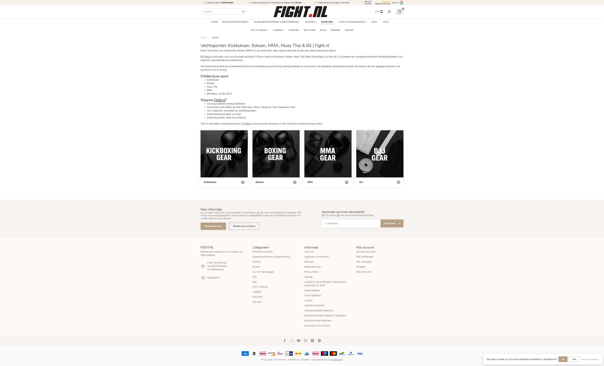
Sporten (327, 22)
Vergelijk (360, 267)
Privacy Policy (311, 272)
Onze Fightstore (312, 295)
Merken (335, 30)
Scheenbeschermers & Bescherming (276, 22)
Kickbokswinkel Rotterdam (317, 320)
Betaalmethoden (312, 267)
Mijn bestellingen (365, 257)
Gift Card (310, 30)
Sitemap (308, 277)
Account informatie (365, 251)
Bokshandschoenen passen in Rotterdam (325, 315)
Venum (349, 30)
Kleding (310, 22)
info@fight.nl (213, 277)
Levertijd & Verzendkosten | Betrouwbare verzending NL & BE (325, 284)
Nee (574, 359)
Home (214, 22)
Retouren (309, 262)
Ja (563, 359)
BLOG (323, 30)
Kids (374, 22)
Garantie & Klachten (314, 305)
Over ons (309, 251)
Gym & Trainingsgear (352, 22)
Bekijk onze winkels (244, 226)
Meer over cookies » (590, 359)
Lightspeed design (319, 359)
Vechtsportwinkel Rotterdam (318, 310)
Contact (308, 300)
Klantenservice (213, 226)
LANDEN (277, 30)
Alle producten (364, 272)
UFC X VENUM (258, 30)
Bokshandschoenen (235, 22)
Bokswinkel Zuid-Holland (317, 325)
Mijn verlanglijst (364, 262)
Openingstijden (312, 290)
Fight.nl (207, 56)
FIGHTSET (294, 30)
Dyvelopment (336, 359)
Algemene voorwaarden (316, 257)
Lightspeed (304, 359)
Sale (386, 22)
